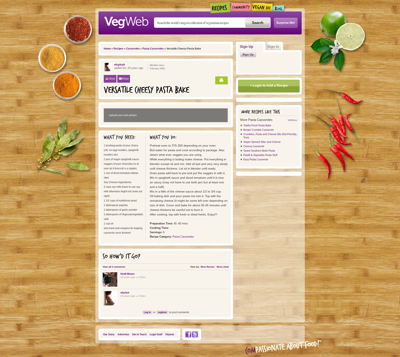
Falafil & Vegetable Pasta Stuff (260, 155)
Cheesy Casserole (253, 146)
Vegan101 (262, 6)
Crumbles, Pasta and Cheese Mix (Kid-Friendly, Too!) (270, 136)
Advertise (123, 334)
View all (293, 120)
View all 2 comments (114, 267)
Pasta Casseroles (153, 48)
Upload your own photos (123, 115)
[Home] (126, 21)
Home (107, 48)
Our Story (109, 334)
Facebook (188, 334)
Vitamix (169, 334)
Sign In (273, 47)
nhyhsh (119, 64)
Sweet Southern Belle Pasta (259, 150)
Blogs (278, 8)
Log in (147, 312)
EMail (125, 78)
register (162, 312)
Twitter (195, 334)
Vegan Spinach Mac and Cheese (262, 142)
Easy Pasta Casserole (255, 159)
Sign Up (252, 47)
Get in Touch (139, 334)
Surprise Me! (285, 22)
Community (241, 7)
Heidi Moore (127, 273)
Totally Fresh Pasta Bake (257, 125)
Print (221, 80)
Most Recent (207, 267)
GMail (112, 78)
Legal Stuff (156, 334)
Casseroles (133, 48)
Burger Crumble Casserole (258, 129)
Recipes (220, 7)
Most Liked (223, 267)
